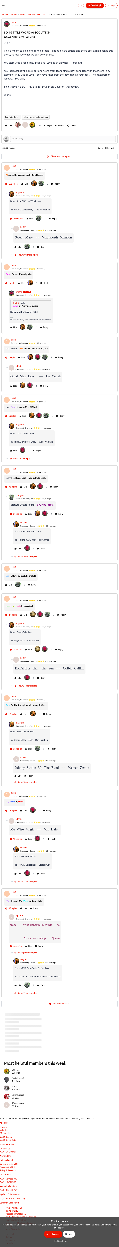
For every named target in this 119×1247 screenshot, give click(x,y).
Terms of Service (13, 1211)
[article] (59, 176)
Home (5, 15)
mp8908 (19, 916)
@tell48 (16, 303)
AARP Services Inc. (8, 1179)
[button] (3, 6)
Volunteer (4, 1130)
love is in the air (12, 117)
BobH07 (15, 1070)
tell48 (13, 166)
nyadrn (14, 22)
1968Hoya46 (18, 1103)
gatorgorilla (20, 496)
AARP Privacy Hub (14, 1208)
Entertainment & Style (30, 15)
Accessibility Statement (16, 1214)
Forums (14, 15)
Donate (3, 1127)
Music (45, 15)
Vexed (14, 1087)
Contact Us (5, 1149)
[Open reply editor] (59, 139)
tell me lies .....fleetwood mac (35, 117)
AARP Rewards (6, 1137)
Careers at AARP (7, 1167)
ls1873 (23, 227)
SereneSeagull (18, 1095)
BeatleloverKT (18, 1078)
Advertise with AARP (9, 1164)
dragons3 (20, 193)
